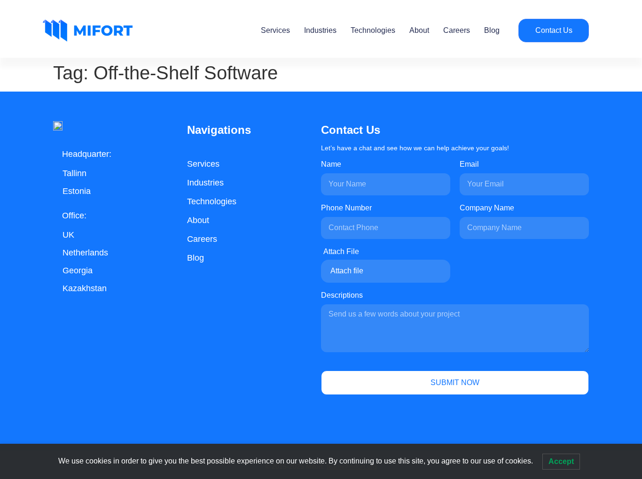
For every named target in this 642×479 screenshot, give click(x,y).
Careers (456, 30)
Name (331, 164)
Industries (320, 30)
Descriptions (342, 295)
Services (275, 30)
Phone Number (346, 208)
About (419, 30)
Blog (492, 30)
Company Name (487, 208)
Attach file (346, 271)
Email (469, 164)
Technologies (373, 30)
